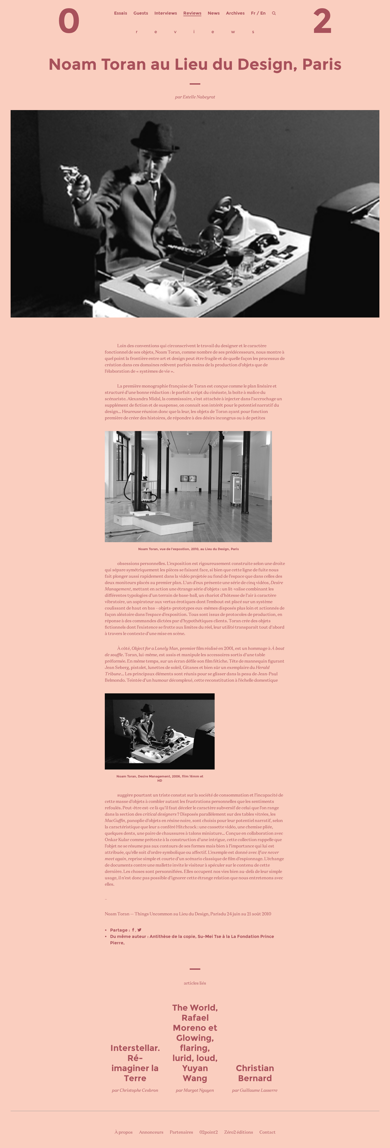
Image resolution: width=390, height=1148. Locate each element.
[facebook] (133, 930)
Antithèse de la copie (172, 936)
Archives (235, 13)
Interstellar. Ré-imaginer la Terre (135, 1063)
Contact (267, 1132)
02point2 (209, 1132)
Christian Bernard (255, 1073)
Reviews (192, 13)
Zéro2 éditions (238, 1132)
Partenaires (181, 1132)
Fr (253, 13)
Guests (140, 13)
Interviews (165, 13)
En (263, 13)
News (214, 13)
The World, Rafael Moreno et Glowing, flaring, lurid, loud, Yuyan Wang (195, 1042)
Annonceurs (151, 1132)
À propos (124, 1132)
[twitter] (139, 930)
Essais (120, 13)
